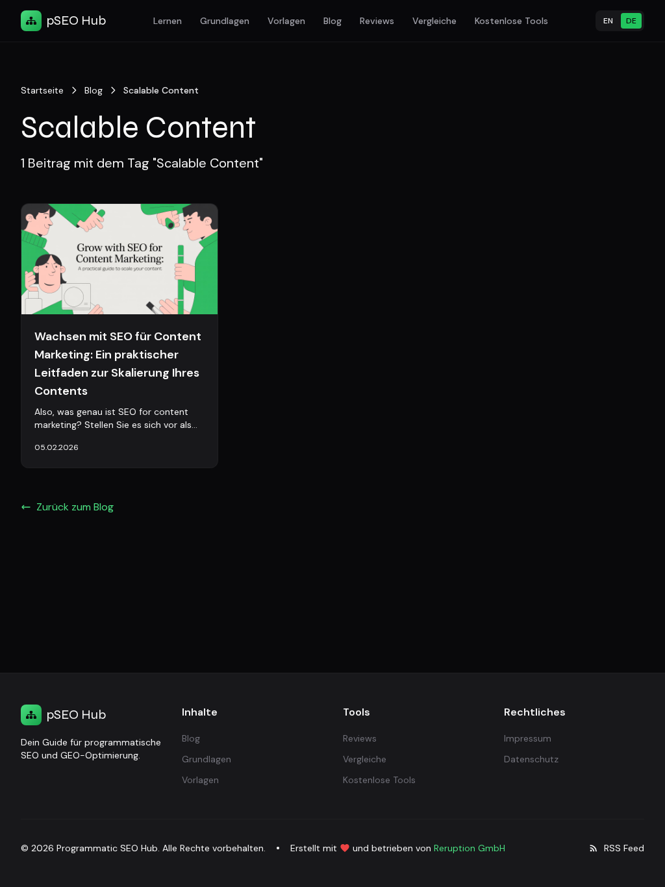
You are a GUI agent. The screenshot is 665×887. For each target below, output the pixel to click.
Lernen (167, 21)
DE (631, 21)
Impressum (527, 738)
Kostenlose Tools (511, 21)
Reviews (377, 21)
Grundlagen (224, 21)
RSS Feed (624, 848)
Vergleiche (434, 21)
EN (608, 21)
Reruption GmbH (469, 848)
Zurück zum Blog (75, 507)
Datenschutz (531, 759)
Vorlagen (286, 21)
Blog (332, 21)
